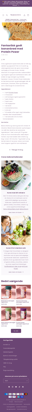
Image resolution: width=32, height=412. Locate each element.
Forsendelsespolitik (9, 348)
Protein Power (13, 92)
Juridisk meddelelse (21, 406)
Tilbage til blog (17, 150)
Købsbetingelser (8, 352)
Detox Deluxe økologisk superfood (8, 323)
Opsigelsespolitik (11, 409)
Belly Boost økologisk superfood (7, 301)
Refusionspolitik (19, 401)
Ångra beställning (8, 370)
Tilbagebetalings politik (10, 359)
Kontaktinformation (22, 409)
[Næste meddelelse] (29, 9)
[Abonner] (27, 381)
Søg (4, 366)
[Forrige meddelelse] (3, 9)
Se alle (16, 331)
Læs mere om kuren (15, 212)
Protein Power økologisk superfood (22, 323)
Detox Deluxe (7, 209)
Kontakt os (6, 344)
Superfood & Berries (16, 399)
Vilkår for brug (7, 363)
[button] (3, 15)
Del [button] (4, 59)
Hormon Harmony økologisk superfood (22, 301)
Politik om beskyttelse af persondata (12, 404)
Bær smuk (15, 209)
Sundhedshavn (9, 266)
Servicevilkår (27, 404)
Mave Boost (24, 209)
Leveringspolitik (11, 406)
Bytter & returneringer (10, 355)
